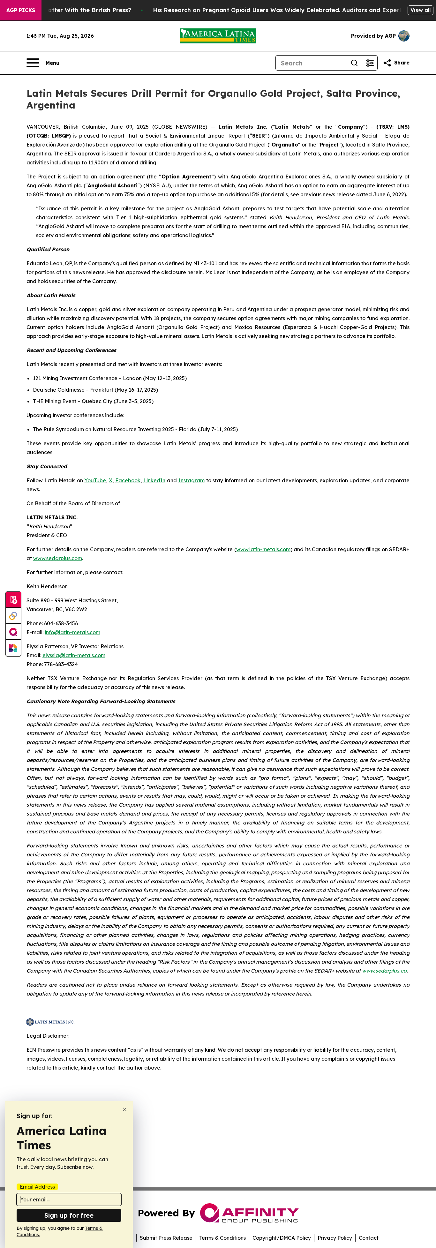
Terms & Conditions (222, 1238)
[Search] (354, 63)
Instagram (191, 480)
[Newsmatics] (13, 648)
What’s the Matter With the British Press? (70, 10)
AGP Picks (20, 10)
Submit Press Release (166, 1238)
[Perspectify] (13, 616)
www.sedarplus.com (57, 558)
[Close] (125, 1109)
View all (420, 10)
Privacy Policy (335, 1238)
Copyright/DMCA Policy (281, 1238)
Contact (369, 1238)
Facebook (127, 480)
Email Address (37, 1187)
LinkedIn (154, 480)
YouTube (95, 480)
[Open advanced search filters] (369, 63)
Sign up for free (69, 1215)
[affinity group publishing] (13, 632)
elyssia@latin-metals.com (73, 655)
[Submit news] (13, 600)
